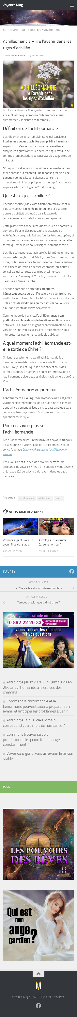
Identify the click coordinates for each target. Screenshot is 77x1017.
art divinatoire (45, 498)
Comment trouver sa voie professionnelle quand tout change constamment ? (31, 739)
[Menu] (72, 5)
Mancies (35, 30)
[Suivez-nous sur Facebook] (71, 571)
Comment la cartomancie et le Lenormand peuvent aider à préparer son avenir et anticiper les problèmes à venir (36, 706)
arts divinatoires (15, 30)
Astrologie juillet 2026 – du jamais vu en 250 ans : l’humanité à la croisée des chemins (37, 687)
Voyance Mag (13, 5)
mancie (59, 498)
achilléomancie (27, 498)
